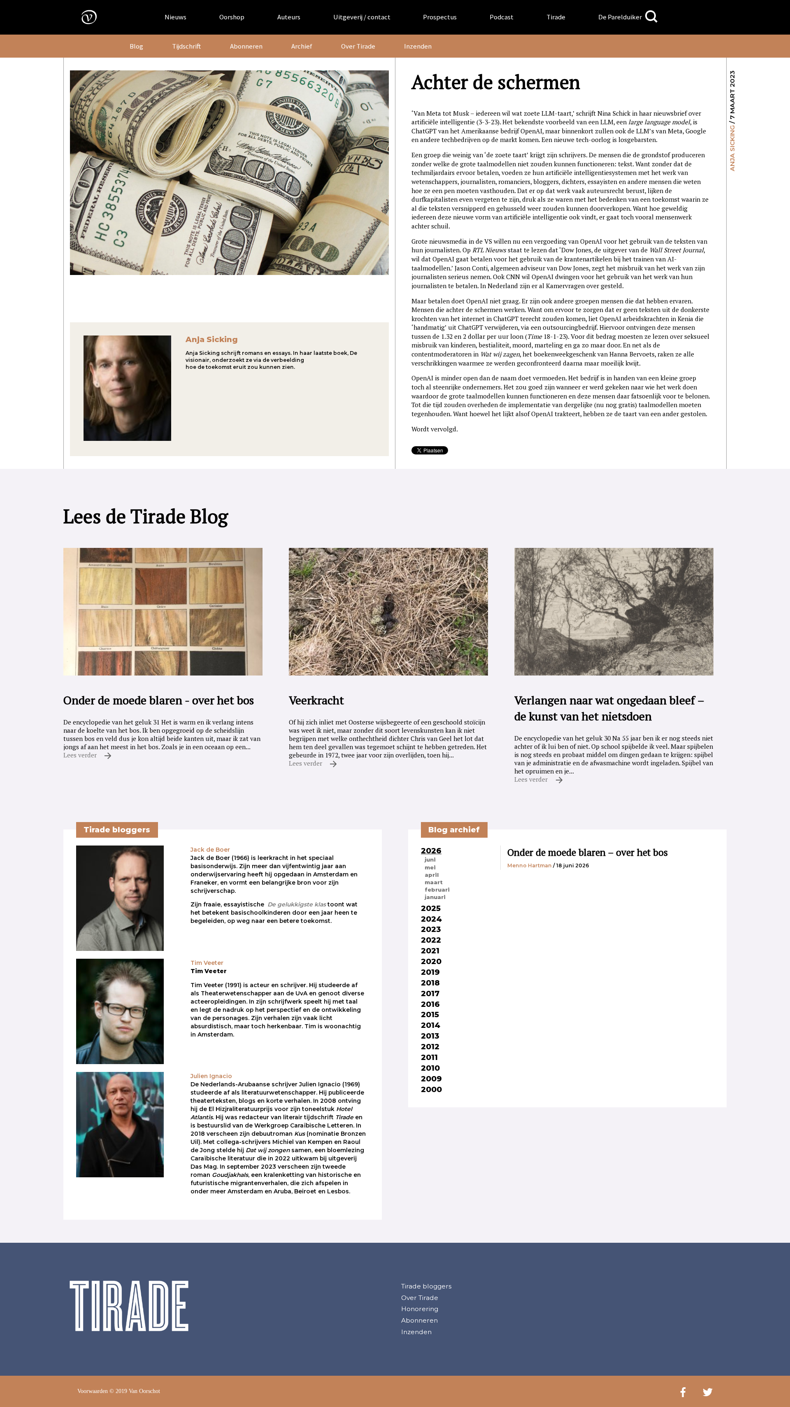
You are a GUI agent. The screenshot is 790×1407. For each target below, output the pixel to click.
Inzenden (418, 46)
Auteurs (288, 16)
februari (437, 889)
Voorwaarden (92, 1391)
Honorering (419, 1309)
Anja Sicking (732, 148)
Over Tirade (358, 46)
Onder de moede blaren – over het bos (587, 852)
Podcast (502, 16)
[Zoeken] (651, 17)
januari (435, 897)
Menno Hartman (529, 865)
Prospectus (440, 16)
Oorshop (231, 16)
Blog (136, 46)
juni (430, 859)
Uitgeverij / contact (361, 16)
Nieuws (175, 16)
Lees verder (80, 755)
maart (434, 882)
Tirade (555, 16)
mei (430, 867)
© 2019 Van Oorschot (134, 1391)
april (432, 874)
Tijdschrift (186, 46)
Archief (301, 46)
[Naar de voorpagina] (83, 17)
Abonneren (246, 46)
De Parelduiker (620, 16)
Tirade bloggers (426, 1286)
